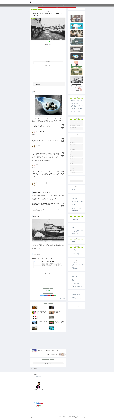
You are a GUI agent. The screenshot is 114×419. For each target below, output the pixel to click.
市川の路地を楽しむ (75, 231)
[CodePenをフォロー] (55, 295)
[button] (51, 41)
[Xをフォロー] (43, 295)
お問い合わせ (74, 416)
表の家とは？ (79, 416)
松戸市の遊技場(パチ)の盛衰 (74, 100)
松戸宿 (73, 282)
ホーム (60, 416)
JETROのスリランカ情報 (76, 218)
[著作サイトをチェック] (41, 295)
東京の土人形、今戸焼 (76, 254)
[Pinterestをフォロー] (53, 295)
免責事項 (70, 416)
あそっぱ (73, 249)
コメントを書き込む (48, 363)
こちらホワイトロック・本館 (77, 228)
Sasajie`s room (74, 198)
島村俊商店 (59, 209)
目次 (48, 61)
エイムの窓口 (74, 227)
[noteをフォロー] (51, 295)
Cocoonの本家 (74, 189)
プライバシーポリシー (65, 416)
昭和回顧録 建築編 (75, 268)
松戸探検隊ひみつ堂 (75, 285)
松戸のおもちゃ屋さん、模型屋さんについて (76, 105)
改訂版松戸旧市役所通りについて (75, 125)
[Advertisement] (48, 51)
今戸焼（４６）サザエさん (76, 253)
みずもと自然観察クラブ (76, 295)
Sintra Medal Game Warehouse (77, 200)
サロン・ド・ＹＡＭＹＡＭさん (77, 230)
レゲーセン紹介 (74, 207)
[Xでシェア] (45, 41)
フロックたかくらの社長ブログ (77, 205)
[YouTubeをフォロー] (49, 295)
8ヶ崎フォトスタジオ (75, 276)
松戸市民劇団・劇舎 (75, 283)
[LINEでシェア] (49, 41)
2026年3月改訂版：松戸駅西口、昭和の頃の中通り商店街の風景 (76, 123)
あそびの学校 (74, 250)
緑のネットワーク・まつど (76, 297)
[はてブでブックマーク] (48, 41)
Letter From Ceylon (75, 219)
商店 (37, 9)
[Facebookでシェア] (46, 41)
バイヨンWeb (74, 204)
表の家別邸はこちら (57, 7)
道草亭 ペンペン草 (72, 106)
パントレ (73, 241)
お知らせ (83, 416)
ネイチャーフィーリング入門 (77, 294)
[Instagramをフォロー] (47, 295)
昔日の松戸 (33, 9)
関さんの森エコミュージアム (77, 286)
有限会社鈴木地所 (75, 233)
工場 (40, 9)
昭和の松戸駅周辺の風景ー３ (74, 127)
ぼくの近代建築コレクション (77, 262)
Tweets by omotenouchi (74, 306)
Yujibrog (73, 190)
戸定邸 (73, 267)
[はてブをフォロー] (45, 295)
